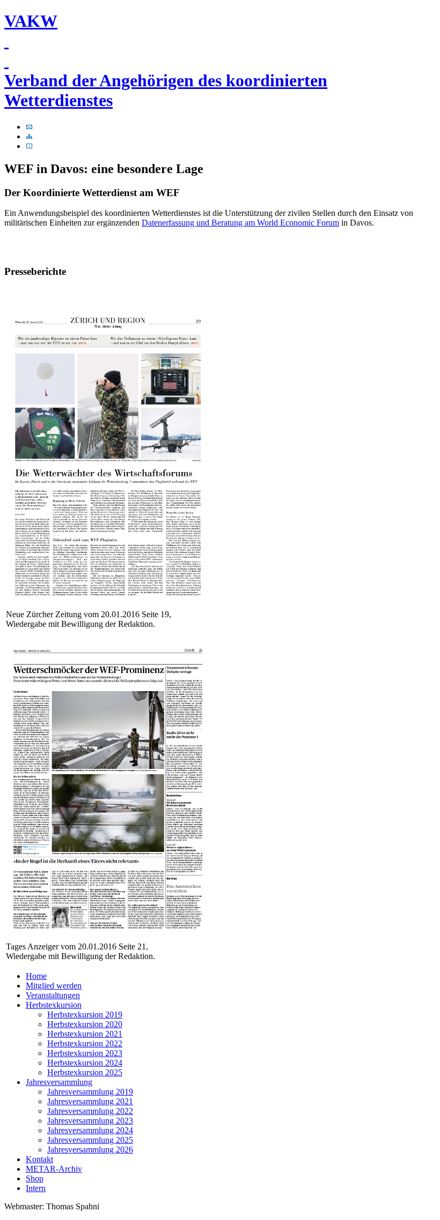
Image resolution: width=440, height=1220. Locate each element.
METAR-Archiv (54, 1168)
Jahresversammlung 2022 (90, 1111)
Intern (36, 1188)
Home (36, 976)
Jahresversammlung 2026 (90, 1149)
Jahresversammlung (59, 1082)
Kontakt (39, 1159)
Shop (34, 1178)
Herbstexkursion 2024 (84, 1062)
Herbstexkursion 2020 (84, 1024)
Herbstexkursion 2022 (84, 1043)
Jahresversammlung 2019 (90, 1091)
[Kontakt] (29, 126)
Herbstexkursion (54, 1004)
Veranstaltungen (53, 995)
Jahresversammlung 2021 (90, 1101)
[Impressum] (29, 146)
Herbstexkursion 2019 (84, 1014)
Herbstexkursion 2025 (84, 1072)
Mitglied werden (54, 985)
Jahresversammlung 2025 (90, 1139)
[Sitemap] (29, 136)
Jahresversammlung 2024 (90, 1130)
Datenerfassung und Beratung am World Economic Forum (240, 222)
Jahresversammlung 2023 (90, 1120)
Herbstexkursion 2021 (84, 1033)
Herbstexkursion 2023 (84, 1053)
